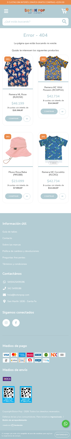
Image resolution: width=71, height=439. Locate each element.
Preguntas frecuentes (13, 257)
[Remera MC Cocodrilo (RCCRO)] (62, 196)
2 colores (53, 163)
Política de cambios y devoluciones (20, 251)
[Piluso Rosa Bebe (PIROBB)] (26, 196)
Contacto (7, 238)
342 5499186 (14, 288)
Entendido (62, 435)
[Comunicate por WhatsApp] (65, 423)
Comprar (13, 118)
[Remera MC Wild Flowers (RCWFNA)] (62, 112)
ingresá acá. (56, 416)
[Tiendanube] (12, 425)
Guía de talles (9, 231)
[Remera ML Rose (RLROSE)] (26, 119)
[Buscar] (64, 21)
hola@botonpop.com (18, 294)
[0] (64, 12)
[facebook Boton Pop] (16, 323)
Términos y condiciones (14, 264)
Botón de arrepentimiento (14, 420)
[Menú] (6, 11)
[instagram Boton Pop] (6, 323)
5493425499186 (16, 282)
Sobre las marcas (11, 244)
